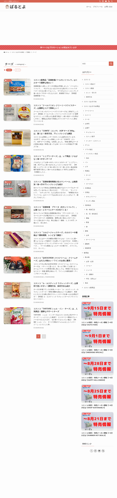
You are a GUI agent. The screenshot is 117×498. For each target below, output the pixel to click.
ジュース (89, 270)
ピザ (86, 166)
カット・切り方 (91, 93)
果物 (87, 218)
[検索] (111, 1)
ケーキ (87, 119)
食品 (86, 283)
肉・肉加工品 (90, 209)
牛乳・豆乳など (91, 279)
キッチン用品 (90, 201)
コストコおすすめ (90, 101)
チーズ (88, 175)
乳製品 (9, 70)
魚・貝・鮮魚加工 (92, 214)
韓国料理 (88, 248)
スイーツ (88, 115)
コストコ (87, 79)
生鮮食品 (88, 205)
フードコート (89, 111)
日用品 (87, 192)
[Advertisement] (58, 28)
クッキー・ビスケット (93, 141)
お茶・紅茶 (89, 261)
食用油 (86, 253)
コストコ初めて (90, 84)
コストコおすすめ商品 (92, 106)
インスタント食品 (92, 154)
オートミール (90, 239)
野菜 (87, 222)
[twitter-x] (99, 1)
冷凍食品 (88, 188)
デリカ (87, 145)
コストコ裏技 (89, 88)
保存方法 (89, 97)
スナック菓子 (90, 136)
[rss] (108, 1)
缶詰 (87, 158)
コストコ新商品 (89, 287)
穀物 (86, 231)
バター (88, 179)
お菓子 (87, 128)
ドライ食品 (88, 149)
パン (86, 162)
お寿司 (87, 124)
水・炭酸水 (89, 274)
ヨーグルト (89, 184)
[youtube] (105, 1)
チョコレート (90, 132)
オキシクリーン (91, 196)
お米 (87, 235)
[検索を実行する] (111, 63)
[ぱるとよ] (17, 6)
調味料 (87, 244)
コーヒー (89, 266)
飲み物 (87, 257)
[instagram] (102, 1)
